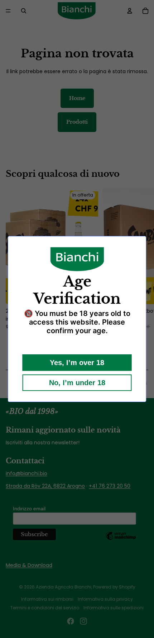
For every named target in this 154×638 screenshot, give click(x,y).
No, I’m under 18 (77, 383)
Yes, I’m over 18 (77, 363)
